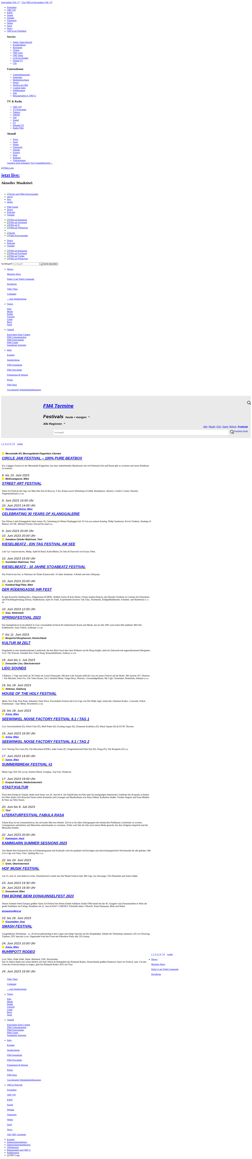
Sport (9, 26)
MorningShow (14, 274)
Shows (10, 269)
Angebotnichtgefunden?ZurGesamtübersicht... (29, 163)
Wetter (10, 23)
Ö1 (14, 122)
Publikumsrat (19, 90)
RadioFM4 (18, 128)
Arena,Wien (12, 714)
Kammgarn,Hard (14, 838)
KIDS (10, 12)
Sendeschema (13, 360)
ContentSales (19, 88)
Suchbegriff (6, 264)
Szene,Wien (12, 760)
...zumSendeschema (16, 299)
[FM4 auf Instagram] (17, 220)
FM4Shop (12, 385)
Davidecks (12, 284)
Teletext (16, 112)
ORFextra (18, 53)
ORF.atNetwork (14, 1085)
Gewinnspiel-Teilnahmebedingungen (24, 390)
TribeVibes (12, 289)
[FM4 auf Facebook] (17, 222)
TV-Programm (19, 109)
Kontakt (10, 355)
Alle (205, 426)
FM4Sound (12, 207)
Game (10, 319)
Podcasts (11, 212)
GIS (15, 63)
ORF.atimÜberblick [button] (16, 31)
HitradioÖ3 (18, 125)
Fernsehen (11, 7)
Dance (10, 209)
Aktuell (10, 329)
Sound (10, 15)
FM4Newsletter (14, 370)
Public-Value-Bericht (22, 42)
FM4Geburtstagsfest (16, 337)
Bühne (233, 426)
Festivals (243, 426)
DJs (219, 426)
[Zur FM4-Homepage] (7, 168)
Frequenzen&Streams (17, 375)
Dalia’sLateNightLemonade (20, 279)
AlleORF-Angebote (16, 1134)
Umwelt (10, 317)
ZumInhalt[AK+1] (10, 2)
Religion (17, 158)
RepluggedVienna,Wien (19, 509)
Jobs (15, 93)
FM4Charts (12, 342)
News (9, 28)
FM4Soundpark (14, 365)
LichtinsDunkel (20, 58)
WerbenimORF (20, 85)
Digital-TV (18, 60)
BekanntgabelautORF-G (19, 1150)
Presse (16, 82)
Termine (11, 215)
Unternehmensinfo (21, 74)
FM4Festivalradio (15, 340)
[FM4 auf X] (13, 225)
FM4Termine (58, 406)
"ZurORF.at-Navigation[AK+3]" (37, 2)
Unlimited (11, 294)
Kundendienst (19, 45)
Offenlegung (13, 1147)
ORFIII (16, 115)
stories (10, 202)
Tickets (16, 50)
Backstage (17, 47)
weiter (20, 444)
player (10, 197)
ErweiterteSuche (241, 431)
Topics (10, 304)
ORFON (11, 10)
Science (16, 152)
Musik (10, 311)
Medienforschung (21, 80)
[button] (22, 194)
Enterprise (17, 77)
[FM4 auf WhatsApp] (17, 227)
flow (9, 199)
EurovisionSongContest (18, 334)
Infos (9, 350)
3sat (14, 117)
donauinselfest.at (11, 911)
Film (9, 309)
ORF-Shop (18, 55)
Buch (9, 322)
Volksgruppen (19, 160)
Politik (10, 314)
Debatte (10, 18)
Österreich (11, 20)
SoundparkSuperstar (16, 345)
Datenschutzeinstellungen (18, 1145)
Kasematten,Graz (15, 921)
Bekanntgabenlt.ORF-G (24, 95)
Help (15, 155)
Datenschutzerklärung (17, 1142)
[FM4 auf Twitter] (15, 256)
